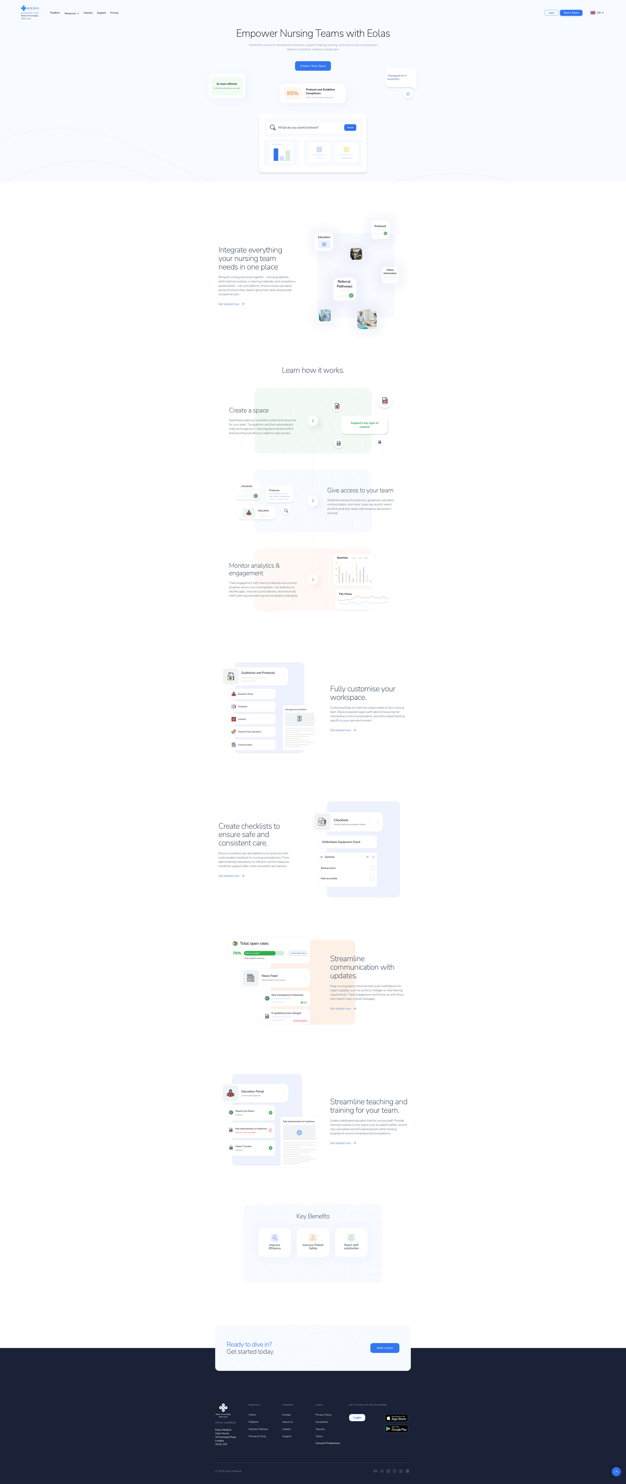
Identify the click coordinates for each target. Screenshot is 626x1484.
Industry (88, 12)
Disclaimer (322, 1422)
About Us (287, 1422)
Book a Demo (571, 12)
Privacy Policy (323, 1415)
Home (252, 1415)
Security (320, 1429)
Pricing (114, 12)
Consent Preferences (328, 1443)
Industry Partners (258, 1429)
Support (101, 12)
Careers (286, 1429)
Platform (55, 12)
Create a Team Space (313, 66)
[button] (72, 13)
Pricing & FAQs (257, 1436)
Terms (319, 1436)
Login (551, 12)
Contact (286, 1415)
